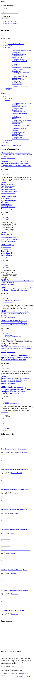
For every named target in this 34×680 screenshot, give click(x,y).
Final (6, 430)
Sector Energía (16, 64)
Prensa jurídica (9, 45)
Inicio (6, 42)
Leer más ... (4, 182)
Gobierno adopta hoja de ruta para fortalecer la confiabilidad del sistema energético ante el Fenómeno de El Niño (16, 164)
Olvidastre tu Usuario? (11, 23)
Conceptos (14, 493)
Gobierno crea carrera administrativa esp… (15, 529)
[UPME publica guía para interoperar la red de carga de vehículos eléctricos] (17, 282)
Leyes (13, 533)
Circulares (14, 573)
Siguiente (7, 428)
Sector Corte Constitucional (20, 86)
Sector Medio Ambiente (19, 54)
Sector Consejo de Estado (19, 61)
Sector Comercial (17, 84)
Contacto (7, 90)
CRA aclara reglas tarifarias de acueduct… (14, 590)
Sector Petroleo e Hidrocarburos (21, 67)
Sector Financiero (17, 83)
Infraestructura (9, 302)
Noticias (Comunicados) (8, 158)
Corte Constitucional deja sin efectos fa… (14, 449)
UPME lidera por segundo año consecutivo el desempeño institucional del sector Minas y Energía (7, 251)
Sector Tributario (17, 57)
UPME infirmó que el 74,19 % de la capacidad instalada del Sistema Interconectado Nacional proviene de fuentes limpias (8, 202)
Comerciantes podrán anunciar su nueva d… (15, 550)
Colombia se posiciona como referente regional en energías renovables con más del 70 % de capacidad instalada (16, 358)
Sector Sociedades (17, 69)
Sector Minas (16, 52)
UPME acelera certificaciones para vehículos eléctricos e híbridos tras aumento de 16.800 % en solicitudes (14, 323)
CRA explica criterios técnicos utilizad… (13, 610)
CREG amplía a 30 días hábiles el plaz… (14, 570)
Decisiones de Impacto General (21, 50)
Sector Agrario (16, 78)
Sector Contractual (17, 56)
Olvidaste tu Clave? (10, 21)
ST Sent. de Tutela (16, 473)
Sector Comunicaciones (19, 59)
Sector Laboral (16, 71)
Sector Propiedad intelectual (20, 73)
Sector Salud (16, 81)
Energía (7, 174)
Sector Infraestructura (18, 79)
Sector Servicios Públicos (19, 76)
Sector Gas (15, 66)
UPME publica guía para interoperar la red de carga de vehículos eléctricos (16, 289)
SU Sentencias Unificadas (19, 452)
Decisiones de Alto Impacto (13, 300)
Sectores (7, 47)
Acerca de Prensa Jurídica (16, 44)
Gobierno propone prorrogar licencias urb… (15, 509)
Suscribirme (8, 88)
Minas (6, 217)
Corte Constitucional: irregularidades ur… (14, 469)
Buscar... (3, 93)
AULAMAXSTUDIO (24, 676)
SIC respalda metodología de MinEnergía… (15, 489)
